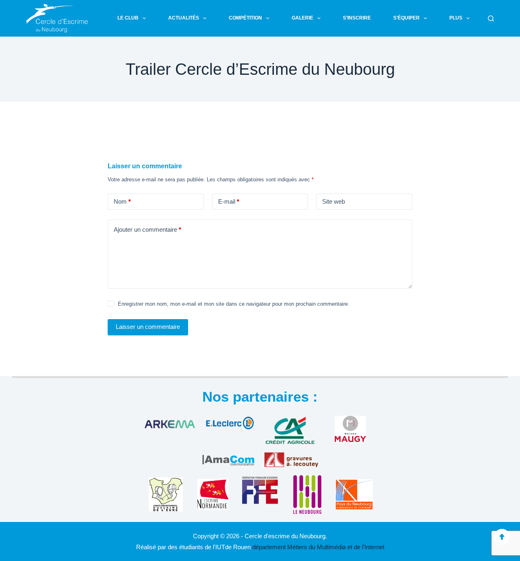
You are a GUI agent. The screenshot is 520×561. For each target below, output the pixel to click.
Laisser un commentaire (148, 326)
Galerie (302, 18)
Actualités (183, 18)
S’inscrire (357, 18)
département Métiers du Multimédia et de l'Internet (318, 547)
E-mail (228, 201)
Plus (455, 18)
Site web (333, 201)
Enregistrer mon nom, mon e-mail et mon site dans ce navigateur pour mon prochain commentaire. (233, 304)
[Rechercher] (491, 18)
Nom (122, 201)
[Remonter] (502, 537)
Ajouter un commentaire (147, 229)
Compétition (245, 18)
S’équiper (406, 18)
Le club (128, 18)
